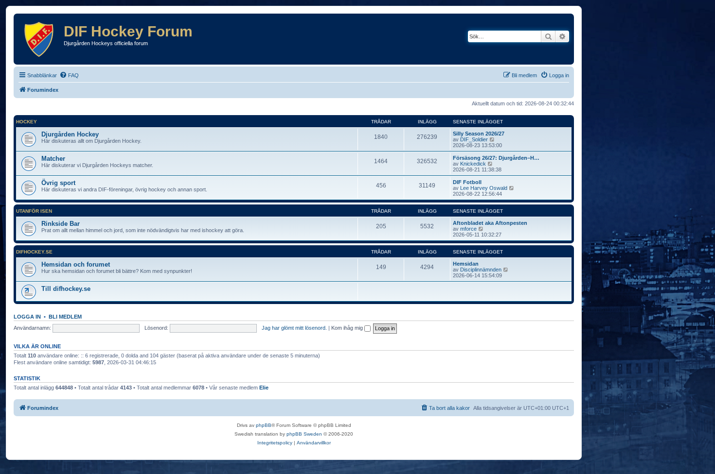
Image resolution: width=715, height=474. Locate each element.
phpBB (263, 425)
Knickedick (473, 164)
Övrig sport (58, 182)
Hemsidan (466, 264)
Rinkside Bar (60, 223)
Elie (263, 387)
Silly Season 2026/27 (478, 133)
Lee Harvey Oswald (483, 188)
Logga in (27, 317)
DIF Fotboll (467, 182)
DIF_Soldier (474, 139)
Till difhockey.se (65, 288)
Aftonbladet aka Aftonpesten (490, 223)
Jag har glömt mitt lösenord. (294, 328)
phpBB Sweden (304, 434)
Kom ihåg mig (347, 328)
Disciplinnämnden (480, 269)
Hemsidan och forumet (75, 264)
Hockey (26, 121)
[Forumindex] (40, 39)
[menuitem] (69, 75)
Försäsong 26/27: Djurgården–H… (496, 158)
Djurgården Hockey (70, 134)
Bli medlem (65, 317)
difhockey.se (34, 251)
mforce (468, 229)
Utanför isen (34, 211)
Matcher (53, 158)
